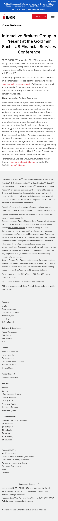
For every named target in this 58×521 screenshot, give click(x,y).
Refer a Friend (8, 322)
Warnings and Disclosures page (30, 234)
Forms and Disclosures (11, 466)
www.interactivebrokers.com (21, 501)
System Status (7, 368)
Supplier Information (10, 378)
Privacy (5, 469)
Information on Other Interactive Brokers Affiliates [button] (25, 510)
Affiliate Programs (9, 410)
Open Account (40, 16)
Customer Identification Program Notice (18, 456)
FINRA (21, 488)
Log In (4, 306)
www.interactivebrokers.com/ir (16, 84)
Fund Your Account (10, 352)
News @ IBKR (7, 401)
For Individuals (8, 355)
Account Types (8, 316)
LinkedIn (8, 430)
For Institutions (8, 358)
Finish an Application (10, 312)
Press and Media (9, 404)
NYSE (14, 488)
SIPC (27, 488)
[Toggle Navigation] (52, 16)
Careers (5, 391)
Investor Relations (9, 397)
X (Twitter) (8, 437)
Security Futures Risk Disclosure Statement (20, 260)
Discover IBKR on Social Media (14, 420)
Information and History (11, 394)
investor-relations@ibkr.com (22, 162)
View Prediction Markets (36, 9)
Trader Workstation (9, 332)
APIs (3, 342)
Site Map (5, 473)
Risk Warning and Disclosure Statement (31, 270)
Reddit (7, 433)
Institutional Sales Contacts (13, 361)
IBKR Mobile (7, 339)
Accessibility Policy (9, 450)
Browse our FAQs (9, 365)
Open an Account (9, 309)
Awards (5, 388)
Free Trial (5, 319)
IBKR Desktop (7, 335)
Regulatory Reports (10, 407)
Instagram (8, 427)
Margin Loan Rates (9, 247)
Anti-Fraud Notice (9, 453)
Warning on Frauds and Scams (14, 463)
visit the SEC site (9, 277)
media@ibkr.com (17, 165)
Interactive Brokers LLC (29, 484)
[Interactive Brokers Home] (9, 16)
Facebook (8, 424)
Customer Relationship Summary (15, 460)
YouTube (8, 440)
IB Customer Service (16, 228)
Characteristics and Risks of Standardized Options (22, 221)
